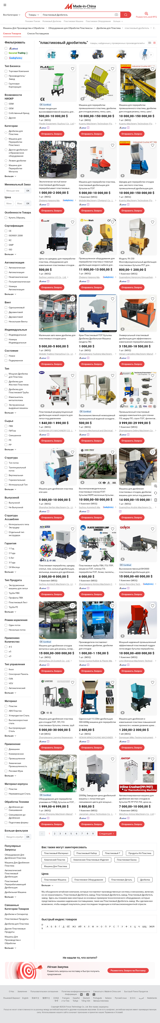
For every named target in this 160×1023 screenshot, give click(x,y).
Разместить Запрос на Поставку (128, 970)
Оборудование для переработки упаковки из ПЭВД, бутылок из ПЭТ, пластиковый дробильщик (56, 800)
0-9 (42, 926)
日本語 (56, 998)
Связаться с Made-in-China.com (107, 991)
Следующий (105, 833)
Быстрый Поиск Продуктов (136, 991)
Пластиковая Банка (127, 859)
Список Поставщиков (38, 33)
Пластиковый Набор (86, 853)
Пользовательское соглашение (44, 991)
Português (97, 998)
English (25, 998)
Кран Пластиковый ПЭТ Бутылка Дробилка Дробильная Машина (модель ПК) (95, 338)
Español (76, 998)
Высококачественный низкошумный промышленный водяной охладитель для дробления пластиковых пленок (98, 417)
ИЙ (79, 926)
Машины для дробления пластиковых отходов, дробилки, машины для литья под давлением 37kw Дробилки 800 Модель (136, 492)
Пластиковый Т (112, 853)
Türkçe (75, 1000)
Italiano (108, 998)
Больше (46, 885)
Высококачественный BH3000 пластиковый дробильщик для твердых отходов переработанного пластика (137, 570)
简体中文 (35, 998)
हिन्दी (56, 1000)
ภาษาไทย (65, 1000)
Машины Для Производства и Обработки (13, 940)
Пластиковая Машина (73, 21)
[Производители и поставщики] (80, 6)
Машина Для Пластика (55, 866)
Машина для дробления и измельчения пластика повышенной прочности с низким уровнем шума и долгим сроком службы (137, 722)
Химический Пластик (54, 859)
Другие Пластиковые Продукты (15, 930)
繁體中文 (46, 998)
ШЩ (144, 926)
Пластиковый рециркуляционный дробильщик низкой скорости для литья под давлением (56, 415)
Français (66, 998)
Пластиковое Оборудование (98, 21)
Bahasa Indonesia (101, 1000)
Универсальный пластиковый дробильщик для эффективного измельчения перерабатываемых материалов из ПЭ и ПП (136, 338)
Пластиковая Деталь (121, 879)
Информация (71, 994)
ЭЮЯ (151, 926)
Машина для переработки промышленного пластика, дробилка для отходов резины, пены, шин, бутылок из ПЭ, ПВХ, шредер (97, 108)
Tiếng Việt (85, 1000)
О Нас (11, 991)
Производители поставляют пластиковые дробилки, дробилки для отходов (96, 645)
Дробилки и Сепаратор (16, 914)
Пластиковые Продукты (16, 918)
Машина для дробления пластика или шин (56, 490)
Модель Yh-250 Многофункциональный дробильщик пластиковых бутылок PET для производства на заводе (137, 262)
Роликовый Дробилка (51, 21)
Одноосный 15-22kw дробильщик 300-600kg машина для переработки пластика (97, 722)
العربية (141, 998)
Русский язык (121, 998)
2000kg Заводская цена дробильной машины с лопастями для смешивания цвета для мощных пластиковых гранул (97, 799)
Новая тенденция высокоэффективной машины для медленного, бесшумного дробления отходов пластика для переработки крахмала (57, 110)
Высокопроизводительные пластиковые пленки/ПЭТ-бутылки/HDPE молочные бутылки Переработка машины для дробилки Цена (97, 492)
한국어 (132, 998)
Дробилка (145, 879)
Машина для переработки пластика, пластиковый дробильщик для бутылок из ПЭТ (97, 185)
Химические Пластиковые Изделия (91, 859)
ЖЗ (74, 926)
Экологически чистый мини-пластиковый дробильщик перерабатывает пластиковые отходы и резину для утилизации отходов (55, 185)
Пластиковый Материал (56, 853)
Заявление (22, 991)
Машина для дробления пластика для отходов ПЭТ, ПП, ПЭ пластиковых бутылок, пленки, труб (56, 722)
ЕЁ (68, 926)
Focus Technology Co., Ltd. (77, 1006)
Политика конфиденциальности (76, 991)
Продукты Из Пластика (139, 853)
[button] (151, 54)
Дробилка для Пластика (17, 923)
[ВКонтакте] (81, 994)
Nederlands (152, 998)
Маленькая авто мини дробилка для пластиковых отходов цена (57, 337)
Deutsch (86, 998)
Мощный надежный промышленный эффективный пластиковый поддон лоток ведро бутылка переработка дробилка (137, 645)
